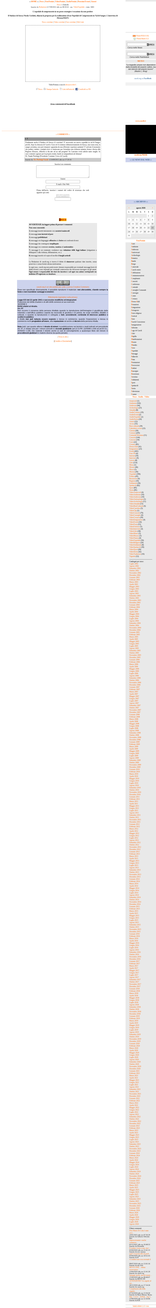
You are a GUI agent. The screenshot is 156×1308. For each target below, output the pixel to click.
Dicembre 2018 (134, 1014)
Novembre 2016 (135, 957)
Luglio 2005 (133, 646)
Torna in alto (62, 337)
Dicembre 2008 (134, 740)
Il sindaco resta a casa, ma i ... (140, 1248)
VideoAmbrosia (135, 497)
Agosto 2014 (134, 895)
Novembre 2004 (135, 628)
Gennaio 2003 (134, 577)
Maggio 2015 (134, 916)
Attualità (132, 410)
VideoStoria (133, 552)
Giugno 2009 (134, 753)
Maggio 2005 (134, 641)
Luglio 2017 (133, 975)
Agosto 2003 (134, 593)
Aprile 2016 (133, 941)
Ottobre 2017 (134, 982)
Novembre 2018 (135, 1012)
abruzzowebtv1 (70, 85)
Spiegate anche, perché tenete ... (140, 1275)
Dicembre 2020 (134, 1069)
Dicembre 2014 (134, 904)
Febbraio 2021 (134, 1073)
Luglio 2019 (133, 1030)
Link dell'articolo (68, 89)
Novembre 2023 (135, 1149)
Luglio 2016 (133, 948)
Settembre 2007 (135, 705)
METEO (140, 61)
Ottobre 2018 (134, 1009)
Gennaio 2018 (134, 989)
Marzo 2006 (133, 664)
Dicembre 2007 (134, 712)
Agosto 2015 (134, 922)
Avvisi (131, 424)
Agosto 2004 (134, 621)
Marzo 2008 (133, 719)
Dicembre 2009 (134, 767)
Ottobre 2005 (134, 653)
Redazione (42, 7)
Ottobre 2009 (134, 762)
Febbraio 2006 (134, 662)
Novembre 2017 (135, 984)
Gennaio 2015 (134, 906)
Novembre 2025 (135, 1203)
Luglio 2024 (133, 1167)
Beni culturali (134, 426)
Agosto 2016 (134, 950)
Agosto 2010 (134, 785)
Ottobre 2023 (134, 1146)
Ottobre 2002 (134, 571)
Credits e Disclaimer (62, 341)
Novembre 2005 (135, 655)
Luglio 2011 (133, 810)
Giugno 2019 (134, 1028)
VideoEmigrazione (136, 520)
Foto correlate (71, 22)
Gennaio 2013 (134, 852)
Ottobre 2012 (134, 845)
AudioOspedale (135, 417)
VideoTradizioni (135, 554)
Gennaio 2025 (134, 1181)
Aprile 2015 (133, 913)
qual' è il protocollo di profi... (139, 1254)
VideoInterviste (134, 529)
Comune (132, 433)
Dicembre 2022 (134, 1123)
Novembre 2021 (135, 1094)
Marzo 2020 (133, 1048)
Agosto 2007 (134, 703)
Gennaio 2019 (134, 1016)
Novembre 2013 (135, 874)
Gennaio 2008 (134, 714)
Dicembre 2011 (134, 822)
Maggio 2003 (134, 587)
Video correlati (59, 22)
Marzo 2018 (133, 993)
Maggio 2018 (134, 998)
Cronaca (132, 444)
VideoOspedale (78, 7)
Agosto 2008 (134, 730)
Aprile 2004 (133, 612)
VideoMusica (134, 536)
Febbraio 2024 (134, 1155)
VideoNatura (133, 538)
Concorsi (132, 440)
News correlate (47, 22)
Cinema (132, 431)
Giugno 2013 (134, 863)
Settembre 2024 (135, 1171)
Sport (131, 488)
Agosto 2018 (134, 1005)
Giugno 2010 (134, 781)
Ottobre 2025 (134, 1201)
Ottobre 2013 (134, 872)
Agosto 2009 (134, 758)
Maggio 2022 (134, 1107)
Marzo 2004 (133, 609)
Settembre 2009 (135, 760)
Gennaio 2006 (134, 660)
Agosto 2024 (134, 1169)
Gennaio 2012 (134, 824)
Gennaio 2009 (134, 742)
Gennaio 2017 (134, 961)
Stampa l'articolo (52, 89)
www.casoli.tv (140, 121)
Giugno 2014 (134, 890)
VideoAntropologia (136, 499)
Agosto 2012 (134, 840)
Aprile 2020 (133, 1050)
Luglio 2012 (133, 838)
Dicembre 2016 (134, 959)
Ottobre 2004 (134, 625)
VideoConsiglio (135, 515)
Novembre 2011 (135, 820)
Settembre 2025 (135, 1199)
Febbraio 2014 (134, 881)
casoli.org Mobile (140, 155)
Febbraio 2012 (134, 826)
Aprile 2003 (133, 584)
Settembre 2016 (135, 952)
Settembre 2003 (135, 596)
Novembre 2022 (135, 1121)
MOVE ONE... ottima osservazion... (137, 1268)
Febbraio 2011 (134, 799)
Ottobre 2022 (134, 1119)
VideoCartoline (134, 508)
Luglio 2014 (133, 893)
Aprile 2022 (133, 1105)
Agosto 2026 (134, 1224)
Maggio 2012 (134, 833)
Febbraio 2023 (134, 1128)
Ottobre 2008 (134, 735)
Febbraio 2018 (134, 991)
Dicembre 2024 (134, 1178)
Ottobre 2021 (134, 1091)
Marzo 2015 (133, 911)
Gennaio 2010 (134, 769)
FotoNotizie (49, 1)
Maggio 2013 (134, 861)
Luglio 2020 (133, 1057)
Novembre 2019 (135, 1039)
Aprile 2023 (133, 1133)
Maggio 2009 (134, 751)
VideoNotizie (60, 1)
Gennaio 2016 (134, 934)
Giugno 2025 (134, 1192)
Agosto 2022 (134, 1114)
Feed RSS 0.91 (142, 36)
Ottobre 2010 (134, 790)
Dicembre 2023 (134, 1151)
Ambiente (132, 403)
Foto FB (132, 453)
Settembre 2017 (135, 980)
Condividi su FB (84, 89)
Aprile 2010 (133, 776)
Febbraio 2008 (134, 717)
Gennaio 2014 (134, 879)
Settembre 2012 (135, 842)
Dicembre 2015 (134, 932)
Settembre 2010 (135, 788)
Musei (131, 469)
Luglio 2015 (133, 920)
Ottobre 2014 (134, 900)
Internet (132, 456)
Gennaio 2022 (134, 1098)
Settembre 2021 (135, 1089)
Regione (132, 481)
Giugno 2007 (134, 698)
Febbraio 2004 (134, 607)
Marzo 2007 (133, 692)
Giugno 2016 (134, 945)
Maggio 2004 (134, 614)
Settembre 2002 (135, 568)
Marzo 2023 (133, 1130)
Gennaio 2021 (134, 1071)
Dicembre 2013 (134, 877)
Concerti (132, 437)
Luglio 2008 (133, 728)
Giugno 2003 (134, 589)
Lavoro (132, 460)
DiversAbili (133, 447)
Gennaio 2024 (134, 1153)
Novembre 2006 (135, 682)
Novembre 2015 (135, 929)
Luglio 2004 (133, 619)
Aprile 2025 (133, 1187)
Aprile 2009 (133, 749)
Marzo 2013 (133, 856)
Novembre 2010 (135, 792)
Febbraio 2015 (134, 909)
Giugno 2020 (134, 1055)
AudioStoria (133, 419)
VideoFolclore (134, 527)
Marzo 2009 (133, 746)
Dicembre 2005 (134, 657)
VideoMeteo (133, 533)
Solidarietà (133, 483)
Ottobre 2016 (134, 954)
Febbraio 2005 (134, 635)
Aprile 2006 (133, 667)
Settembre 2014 (135, 897)
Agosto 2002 (134, 566)
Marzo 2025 (133, 1185)
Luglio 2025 (133, 1194)
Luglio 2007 (133, 701)
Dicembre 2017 (134, 986)
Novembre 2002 (135, 573)
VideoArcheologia (135, 501)
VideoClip (133, 511)
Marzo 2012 (133, 829)
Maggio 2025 (134, 1190)
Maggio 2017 (134, 970)
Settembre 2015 (135, 925)
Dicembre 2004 (134, 630)
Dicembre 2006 (134, 685)
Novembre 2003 (135, 600)
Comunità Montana (136, 435)
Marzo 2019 (133, 1021)
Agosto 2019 (134, 1032)
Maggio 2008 (134, 724)
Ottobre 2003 (134, 598)
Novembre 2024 (135, 1176)
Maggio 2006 (134, 669)
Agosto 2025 (134, 1197)
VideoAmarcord (135, 492)
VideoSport (133, 549)
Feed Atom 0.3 (142, 39)
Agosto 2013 (134, 868)
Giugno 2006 (134, 671)
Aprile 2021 (133, 1078)
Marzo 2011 (133, 801)
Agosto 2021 (134, 1087)
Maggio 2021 (134, 1080)
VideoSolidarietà (135, 545)
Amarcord (133, 401)
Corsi (131, 442)
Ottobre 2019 (134, 1037)
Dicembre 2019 (134, 1041)
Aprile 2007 (133, 694)
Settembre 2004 (135, 623)
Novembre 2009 (135, 765)
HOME (34, 1)
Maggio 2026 (134, 1217)
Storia (131, 490)
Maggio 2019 (134, 1025)
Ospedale (132, 474)
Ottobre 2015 (134, 927)
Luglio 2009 (133, 756)
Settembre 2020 (135, 1062)
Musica (132, 472)
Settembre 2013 (135, 870)
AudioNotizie (71, 1)
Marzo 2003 (133, 582)
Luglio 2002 (133, 564)
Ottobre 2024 (134, 1174)
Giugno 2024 (134, 1165)
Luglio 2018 (133, 1002)
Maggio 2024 (134, 1162)
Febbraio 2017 (134, 964)
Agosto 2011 (134, 813)
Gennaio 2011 (134, 797)
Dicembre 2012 (134, 849)
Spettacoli (132, 485)
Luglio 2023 (133, 1139)
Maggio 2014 (134, 888)
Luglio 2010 (133, 783)
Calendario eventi (135, 428)
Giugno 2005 (134, 644)
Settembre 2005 (135, 651)
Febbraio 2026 (134, 1210)
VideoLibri (133, 531)
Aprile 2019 (133, 1023)
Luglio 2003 (133, 591)
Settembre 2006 (135, 678)
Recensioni (133, 479)
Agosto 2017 (134, 977)
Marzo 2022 (133, 1103)
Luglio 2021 (133, 1085)
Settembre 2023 (135, 1144)
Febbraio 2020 (134, 1046)
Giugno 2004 (134, 616)
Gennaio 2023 (134, 1126)
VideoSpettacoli (135, 547)
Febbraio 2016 (134, 936)
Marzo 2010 (133, 774)
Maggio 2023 (134, 1135)
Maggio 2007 (134, 696)
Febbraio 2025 (134, 1183)
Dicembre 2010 (134, 794)
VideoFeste (133, 524)
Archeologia (133, 408)
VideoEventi (133, 522)
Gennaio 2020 (134, 1044)
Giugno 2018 (134, 1000)
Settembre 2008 (135, 733)
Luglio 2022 (133, 1112)
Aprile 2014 (133, 886)
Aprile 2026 (133, 1215)
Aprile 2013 (133, 858)
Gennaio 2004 (134, 605)
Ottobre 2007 (134, 708)
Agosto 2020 (134, 1059)
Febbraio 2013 (134, 854)
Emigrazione (133, 449)
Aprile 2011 (133, 804)
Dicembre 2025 (134, 1206)
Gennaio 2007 (134, 687)
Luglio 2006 (133, 673)
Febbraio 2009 (134, 744)
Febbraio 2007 (134, 689)
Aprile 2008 (133, 721)
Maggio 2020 (134, 1053)
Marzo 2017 (133, 966)
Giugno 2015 (134, 918)
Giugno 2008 (134, 726)
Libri (131, 463)
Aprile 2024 (133, 1160)
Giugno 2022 (134, 1110)
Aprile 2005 (133, 639)
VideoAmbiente (135, 495)
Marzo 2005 (133, 637)
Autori (93, 1)
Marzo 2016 (133, 938)
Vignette (132, 556)
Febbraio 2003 (134, 580)
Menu (131, 465)
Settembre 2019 (135, 1034)
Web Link (80, 22)
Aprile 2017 (133, 968)
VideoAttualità (134, 504)
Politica (132, 476)
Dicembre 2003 (134, 603)
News (42, 1)
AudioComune (134, 412)
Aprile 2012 (133, 831)
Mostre (132, 467)
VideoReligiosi (134, 543)
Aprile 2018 (133, 996)
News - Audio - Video (141, 397)
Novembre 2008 (135, 737)
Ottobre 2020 (134, 1064)
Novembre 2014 (135, 902)
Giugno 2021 (134, 1082)
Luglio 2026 (133, 1222)
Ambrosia (132, 405)
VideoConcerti (134, 513)
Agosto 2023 (134, 1142)
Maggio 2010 (134, 778)
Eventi (131, 451)
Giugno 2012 (134, 836)
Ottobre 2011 (134, 817)
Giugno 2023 (134, 1137)
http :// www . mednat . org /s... (140, 1297)
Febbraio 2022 (134, 1101)
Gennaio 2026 (134, 1208)
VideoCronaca (134, 517)
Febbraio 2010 (134, 772)
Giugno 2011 (134, 808)
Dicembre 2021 (134, 1096)
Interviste (132, 458)
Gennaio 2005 (134, 632)
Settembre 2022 (135, 1117)
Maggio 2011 (134, 806)
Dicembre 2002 (134, 575)
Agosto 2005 (134, 648)
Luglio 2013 (133, 865)
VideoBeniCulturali (136, 506)
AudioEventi (133, 415)
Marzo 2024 (133, 1158)
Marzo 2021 (133, 1075)
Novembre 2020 (135, 1066)
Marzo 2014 (133, 884)
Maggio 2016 (134, 943)
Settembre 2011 (135, 815)
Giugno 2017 (134, 973)
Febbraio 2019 (134, 1018)
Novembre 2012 (135, 847)
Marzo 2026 (133, 1213)
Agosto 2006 (134, 676)
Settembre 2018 (135, 1007)
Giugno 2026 (134, 1219)
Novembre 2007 (135, 710)
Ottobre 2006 (134, 680)
